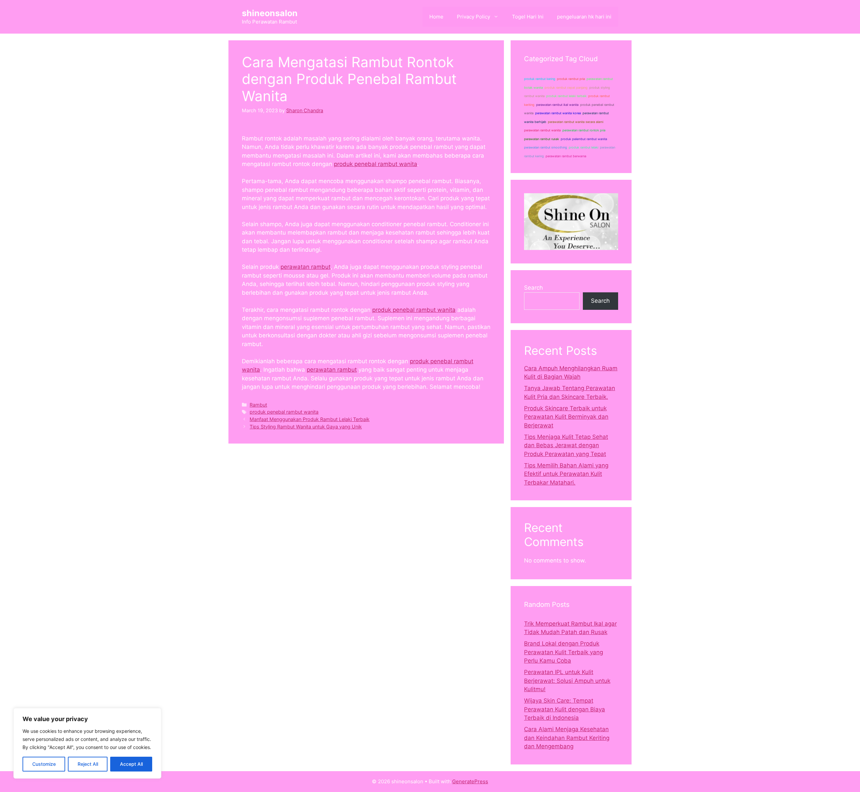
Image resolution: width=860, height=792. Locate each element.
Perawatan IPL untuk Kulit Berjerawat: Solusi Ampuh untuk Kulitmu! (567, 681)
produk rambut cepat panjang (566, 87)
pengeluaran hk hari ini (584, 16)
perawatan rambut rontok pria (583, 130)
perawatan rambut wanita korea (558, 113)
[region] (87, 743)
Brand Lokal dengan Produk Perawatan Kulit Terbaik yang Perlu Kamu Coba (563, 652)
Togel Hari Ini (528, 16)
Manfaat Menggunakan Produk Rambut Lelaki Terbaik (310, 419)
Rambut (258, 405)
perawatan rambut (306, 266)
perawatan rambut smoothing (545, 147)
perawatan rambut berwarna (566, 156)
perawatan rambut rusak (541, 139)
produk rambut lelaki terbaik (566, 96)
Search (533, 287)
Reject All (88, 764)
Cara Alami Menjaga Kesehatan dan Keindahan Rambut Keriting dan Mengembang (566, 738)
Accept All (131, 764)
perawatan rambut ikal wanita (557, 105)
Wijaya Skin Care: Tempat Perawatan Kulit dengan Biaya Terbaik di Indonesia (564, 709)
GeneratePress (470, 781)
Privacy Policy (473, 16)
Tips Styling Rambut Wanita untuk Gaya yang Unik (306, 426)
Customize (44, 764)
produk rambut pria (571, 79)
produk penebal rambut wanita (375, 164)
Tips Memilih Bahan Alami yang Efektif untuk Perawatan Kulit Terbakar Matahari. (566, 474)
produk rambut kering (539, 79)
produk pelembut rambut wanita (584, 139)
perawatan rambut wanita (542, 130)
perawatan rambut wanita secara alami (575, 122)
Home (436, 16)
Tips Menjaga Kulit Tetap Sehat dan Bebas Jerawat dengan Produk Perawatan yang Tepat (566, 445)
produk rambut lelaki (583, 147)
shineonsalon (270, 13)
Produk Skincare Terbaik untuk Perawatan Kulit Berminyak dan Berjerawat (566, 417)
